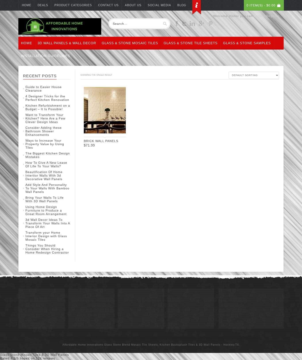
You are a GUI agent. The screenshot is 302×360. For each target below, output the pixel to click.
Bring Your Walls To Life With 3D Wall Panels (44, 199)
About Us (133, 5)
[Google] (202, 25)
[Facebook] (177, 25)
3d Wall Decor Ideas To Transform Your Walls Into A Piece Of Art (47, 223)
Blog (181, 5)
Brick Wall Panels (101, 141)
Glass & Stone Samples (247, 43)
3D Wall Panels (209, 344)
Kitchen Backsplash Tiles (177, 344)
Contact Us (108, 5)
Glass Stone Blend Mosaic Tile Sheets (131, 344)
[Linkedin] (192, 25)
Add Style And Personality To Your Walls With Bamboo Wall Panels (47, 188)
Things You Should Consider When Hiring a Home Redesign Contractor (47, 249)
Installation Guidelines (45, 56)
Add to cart (118, 129)
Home (26, 5)
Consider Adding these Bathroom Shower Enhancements (43, 131)
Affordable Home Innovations (82, 344)
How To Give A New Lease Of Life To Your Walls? (46, 164)
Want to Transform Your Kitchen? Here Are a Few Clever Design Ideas (45, 118)
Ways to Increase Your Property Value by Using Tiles (44, 144)
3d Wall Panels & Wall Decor (67, 43)
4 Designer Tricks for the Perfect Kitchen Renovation (47, 98)
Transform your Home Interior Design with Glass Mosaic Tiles (46, 236)
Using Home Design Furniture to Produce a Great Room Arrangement (46, 210)
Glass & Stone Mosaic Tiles (130, 43)
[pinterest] (210, 25)
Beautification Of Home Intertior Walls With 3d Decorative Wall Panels (44, 175)
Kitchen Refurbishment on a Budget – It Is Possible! (47, 107)
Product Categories (73, 5)
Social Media (159, 5)
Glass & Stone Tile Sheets (191, 43)
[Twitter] (184, 25)
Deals (43, 5)
